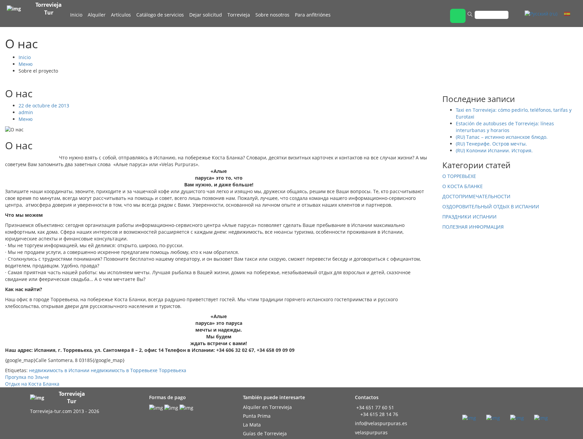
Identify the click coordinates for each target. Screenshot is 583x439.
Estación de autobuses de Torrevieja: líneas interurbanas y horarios (505, 126)
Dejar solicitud (205, 14)
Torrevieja (238, 14)
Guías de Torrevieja (265, 433)
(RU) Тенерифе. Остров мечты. (491, 143)
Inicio (76, 14)
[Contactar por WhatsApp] (458, 16)
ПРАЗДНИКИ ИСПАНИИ (469, 216)
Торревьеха (172, 370)
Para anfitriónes (313, 14)
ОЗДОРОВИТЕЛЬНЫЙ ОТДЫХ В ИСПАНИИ (490, 206)
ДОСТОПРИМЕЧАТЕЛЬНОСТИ (476, 196)
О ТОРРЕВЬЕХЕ (459, 176)
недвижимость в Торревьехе (124, 370)
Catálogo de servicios (160, 14)
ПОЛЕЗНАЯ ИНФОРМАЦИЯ (473, 227)
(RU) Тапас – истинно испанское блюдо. (502, 137)
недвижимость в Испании (59, 370)
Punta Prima (257, 416)
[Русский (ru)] (541, 13)
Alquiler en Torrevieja (267, 407)
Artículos (121, 14)
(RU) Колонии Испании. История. (494, 150)
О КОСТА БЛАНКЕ (462, 186)
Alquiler (97, 14)
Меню (26, 64)
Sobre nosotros (272, 14)
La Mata (252, 424)
